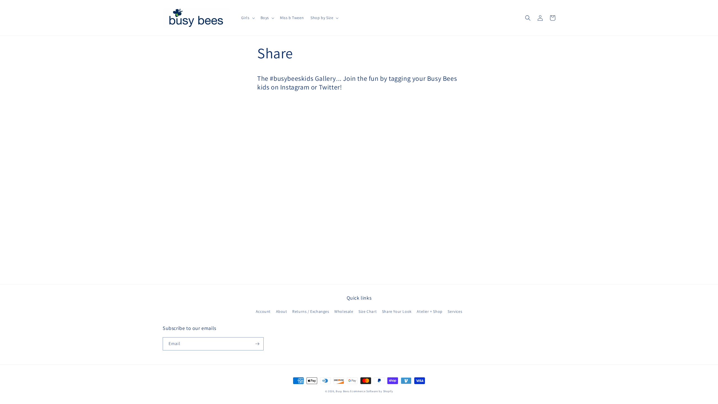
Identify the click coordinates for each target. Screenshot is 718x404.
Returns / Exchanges (310, 311)
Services (455, 311)
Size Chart (367, 311)
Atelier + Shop (429, 311)
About (281, 311)
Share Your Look (397, 311)
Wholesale (343, 311)
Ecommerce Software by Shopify (371, 391)
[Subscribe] (257, 343)
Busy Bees (342, 391)
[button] (247, 18)
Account (263, 311)
